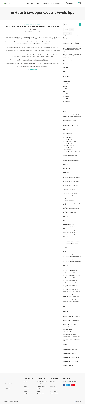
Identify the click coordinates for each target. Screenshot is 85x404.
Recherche (80, 24)
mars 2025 (65, 91)
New (64, 306)
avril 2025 (65, 88)
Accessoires (26, 388)
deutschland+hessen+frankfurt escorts (71, 125)
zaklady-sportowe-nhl (67, 367)
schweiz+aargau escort (68, 329)
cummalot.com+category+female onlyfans (72, 116)
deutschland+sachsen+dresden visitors (71, 160)
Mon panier (52, 386)
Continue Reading (32, 69)
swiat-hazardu (66, 347)
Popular (71, 29)
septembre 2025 (66, 81)
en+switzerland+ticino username (70, 238)
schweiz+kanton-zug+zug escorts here (71, 336)
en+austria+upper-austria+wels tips (32, 24)
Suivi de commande (54, 393)
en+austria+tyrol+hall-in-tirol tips (70, 174)
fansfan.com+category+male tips (70, 280)
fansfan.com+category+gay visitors (70, 270)
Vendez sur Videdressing (42, 381)
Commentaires (67, 33)
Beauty (64, 111)
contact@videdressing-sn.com (11, 385)
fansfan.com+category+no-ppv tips (70, 289)
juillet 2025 (65, 86)
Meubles (25, 391)
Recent (66, 29)
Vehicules (26, 393)
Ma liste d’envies (53, 391)
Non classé (65, 311)
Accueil (34, 15)
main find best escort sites (68, 304)
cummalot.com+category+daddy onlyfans (72, 114)
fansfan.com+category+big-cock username (72, 256)
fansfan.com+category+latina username (71, 277)
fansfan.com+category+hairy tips (70, 272)
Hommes (25, 381)
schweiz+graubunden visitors (69, 334)
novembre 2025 (66, 76)
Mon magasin (53, 383)
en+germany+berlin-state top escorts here (72, 198)
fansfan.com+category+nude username (71, 291)
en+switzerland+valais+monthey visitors (71, 241)
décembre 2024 (66, 96)
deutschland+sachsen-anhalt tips (70, 155)
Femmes (25, 383)
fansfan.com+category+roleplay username (72, 294)
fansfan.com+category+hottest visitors (71, 275)
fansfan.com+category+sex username (71, 296)
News (64, 309)
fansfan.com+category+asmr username (71, 254)
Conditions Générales (41, 386)
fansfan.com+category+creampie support (72, 261)
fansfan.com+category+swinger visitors (71, 299)
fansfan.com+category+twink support (71, 301)
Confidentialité (40, 388)
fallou (29, 31)
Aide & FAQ (39, 383)
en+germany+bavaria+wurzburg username (72, 195)
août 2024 (65, 98)
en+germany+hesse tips (68, 200)
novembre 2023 (66, 101)
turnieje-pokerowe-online (68, 365)
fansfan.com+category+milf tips (70, 282)
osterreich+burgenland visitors (69, 313)
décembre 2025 (66, 74)
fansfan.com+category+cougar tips (70, 259)
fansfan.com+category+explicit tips (70, 267)
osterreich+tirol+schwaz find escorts (71, 326)
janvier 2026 (65, 71)
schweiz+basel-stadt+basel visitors (70, 331)
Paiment (38, 391)
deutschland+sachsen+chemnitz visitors (71, 158)
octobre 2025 (66, 78)
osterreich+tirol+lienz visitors (69, 324)
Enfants (25, 386)
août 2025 (65, 83)
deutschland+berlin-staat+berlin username (72, 122)
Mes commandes (53, 388)
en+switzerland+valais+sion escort (70, 243)
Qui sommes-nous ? (41, 393)
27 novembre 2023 (36, 31)
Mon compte (52, 381)
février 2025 (65, 93)
